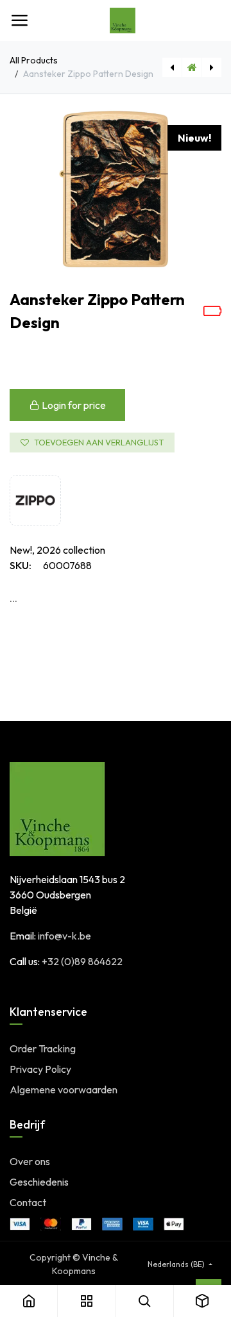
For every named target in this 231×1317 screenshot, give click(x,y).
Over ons (30, 1161)
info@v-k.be (64, 935)
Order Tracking (43, 1048)
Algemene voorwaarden (63, 1089)
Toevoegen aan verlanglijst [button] (99, 442)
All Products (34, 60)
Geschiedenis (39, 1181)
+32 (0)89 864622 (82, 961)
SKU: (20, 565)
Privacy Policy (40, 1069)
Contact (28, 1202)
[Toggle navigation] (19, 20)
